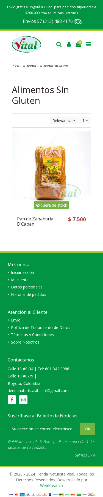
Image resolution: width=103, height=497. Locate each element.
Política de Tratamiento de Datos (40, 327)
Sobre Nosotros (25, 342)
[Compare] (87, 149)
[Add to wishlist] (87, 140)
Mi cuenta (20, 279)
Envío (16, 320)
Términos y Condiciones (32, 334)
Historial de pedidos (28, 294)
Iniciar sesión (22, 272)
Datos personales (27, 287)
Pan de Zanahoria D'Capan (35, 221)
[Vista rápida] (87, 159)
